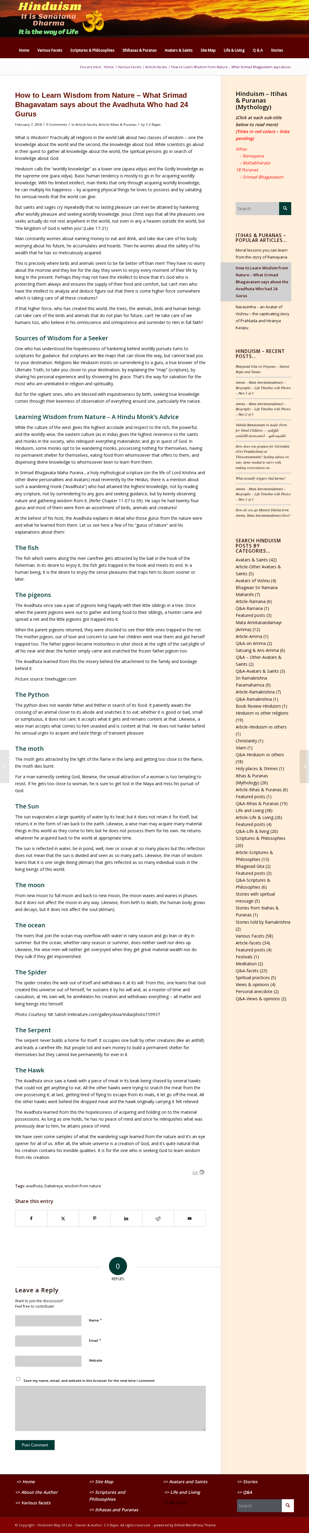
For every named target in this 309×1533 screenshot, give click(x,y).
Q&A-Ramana (249, 608)
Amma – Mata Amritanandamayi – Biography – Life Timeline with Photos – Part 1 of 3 (263, 494)
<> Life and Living (182, 1492)
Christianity (246, 741)
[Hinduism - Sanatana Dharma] (60, 21)
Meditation (246, 963)
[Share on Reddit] (158, 1218)
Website (95, 1360)
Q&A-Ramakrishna (254, 699)
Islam (241, 748)
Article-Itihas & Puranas (117, 124)
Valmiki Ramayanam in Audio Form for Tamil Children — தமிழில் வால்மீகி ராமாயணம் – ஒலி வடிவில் (261, 430)
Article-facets (86, 124)
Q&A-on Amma (251, 643)
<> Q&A (244, 1492)
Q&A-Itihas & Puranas (257, 803)
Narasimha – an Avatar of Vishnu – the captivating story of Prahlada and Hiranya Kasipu (262, 317)
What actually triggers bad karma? (261, 478)
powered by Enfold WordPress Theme (185, 1525)
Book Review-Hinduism (258, 706)
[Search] (290, 65)
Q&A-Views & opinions (258, 998)
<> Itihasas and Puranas (113, 1509)
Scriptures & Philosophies (260, 838)
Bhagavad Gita (250, 866)
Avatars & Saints (252, 560)
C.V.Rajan (153, 124)
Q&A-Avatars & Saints (257, 671)
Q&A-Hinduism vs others (260, 754)
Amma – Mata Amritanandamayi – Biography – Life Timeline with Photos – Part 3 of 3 (263, 387)
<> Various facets (32, 1503)
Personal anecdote (254, 991)
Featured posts (250, 615)
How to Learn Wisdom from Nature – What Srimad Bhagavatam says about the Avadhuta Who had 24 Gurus (262, 281)
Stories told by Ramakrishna (263, 922)
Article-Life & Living (254, 817)
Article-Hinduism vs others (261, 727)
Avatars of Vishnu (253, 580)
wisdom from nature (83, 1186)
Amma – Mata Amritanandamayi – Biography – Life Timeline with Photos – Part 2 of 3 (263, 409)
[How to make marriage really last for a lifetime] (4, 766)
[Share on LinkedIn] (126, 1218)
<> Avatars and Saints (185, 1481)
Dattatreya (53, 1186)
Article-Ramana (251, 601)
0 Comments (56, 124)
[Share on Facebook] (31, 1218)
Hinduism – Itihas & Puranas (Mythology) (261, 100)
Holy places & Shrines (257, 768)
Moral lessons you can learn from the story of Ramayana (262, 253)
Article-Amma (249, 636)
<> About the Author (36, 1492)
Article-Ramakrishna (255, 692)
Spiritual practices (253, 977)
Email (95, 1340)
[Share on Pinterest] (94, 1218)
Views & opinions (252, 984)
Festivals (244, 957)
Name (95, 1320)
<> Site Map (101, 1481)
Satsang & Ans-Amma (257, 650)
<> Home (25, 1481)
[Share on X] (63, 1218)
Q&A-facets (247, 970)
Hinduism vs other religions (262, 713)
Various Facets (250, 936)
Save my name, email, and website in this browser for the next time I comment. (89, 1380)
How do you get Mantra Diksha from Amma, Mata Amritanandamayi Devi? (263, 512)
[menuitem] (24, 50)
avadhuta (34, 1186)
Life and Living (250, 810)
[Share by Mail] (189, 1218)
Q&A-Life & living (252, 831)
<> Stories (247, 1481)
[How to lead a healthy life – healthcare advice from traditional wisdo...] (304, 766)
